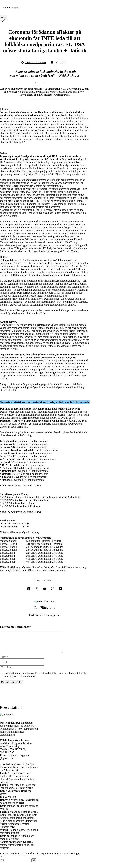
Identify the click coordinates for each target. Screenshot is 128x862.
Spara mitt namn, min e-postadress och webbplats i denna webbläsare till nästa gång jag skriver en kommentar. (45, 674)
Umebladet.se (10, 7)
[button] (2, 20)
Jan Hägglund (35, 62)
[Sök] (34, 860)
